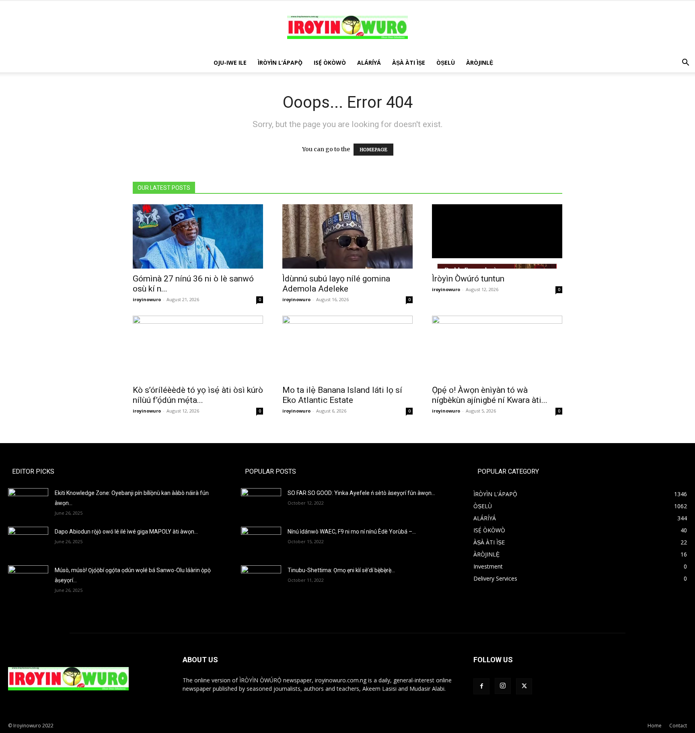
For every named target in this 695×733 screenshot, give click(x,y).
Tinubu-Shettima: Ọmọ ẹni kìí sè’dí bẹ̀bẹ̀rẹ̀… (341, 570)
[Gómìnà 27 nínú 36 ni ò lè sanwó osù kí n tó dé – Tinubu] (198, 236)
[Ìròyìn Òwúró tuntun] (497, 236)
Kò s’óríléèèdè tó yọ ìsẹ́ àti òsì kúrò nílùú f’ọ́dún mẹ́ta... (198, 395)
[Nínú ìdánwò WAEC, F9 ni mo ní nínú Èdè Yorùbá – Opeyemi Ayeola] (261, 541)
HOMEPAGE (373, 149)
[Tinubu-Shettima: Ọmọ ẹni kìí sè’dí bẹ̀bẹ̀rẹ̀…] (261, 576)
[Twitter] (524, 686)
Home (655, 725)
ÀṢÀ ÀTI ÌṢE (408, 62)
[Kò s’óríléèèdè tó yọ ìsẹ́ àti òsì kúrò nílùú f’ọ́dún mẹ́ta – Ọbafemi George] (198, 348)
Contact (678, 725)
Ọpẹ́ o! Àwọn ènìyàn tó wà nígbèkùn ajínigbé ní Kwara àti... (489, 395)
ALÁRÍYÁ (369, 62)
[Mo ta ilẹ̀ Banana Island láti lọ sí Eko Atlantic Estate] (347, 348)
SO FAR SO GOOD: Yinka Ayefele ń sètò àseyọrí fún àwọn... (361, 493)
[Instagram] (503, 686)
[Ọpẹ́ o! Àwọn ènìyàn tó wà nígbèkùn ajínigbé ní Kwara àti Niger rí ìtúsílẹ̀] (497, 348)
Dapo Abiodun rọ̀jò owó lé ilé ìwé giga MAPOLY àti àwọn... (126, 531)
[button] (685, 63)
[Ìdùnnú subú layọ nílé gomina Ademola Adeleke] (347, 236)
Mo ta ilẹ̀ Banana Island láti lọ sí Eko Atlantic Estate (342, 395)
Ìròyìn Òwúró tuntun (468, 278)
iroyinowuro (147, 299)
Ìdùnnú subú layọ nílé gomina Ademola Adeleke (336, 284)
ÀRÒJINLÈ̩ (479, 62)
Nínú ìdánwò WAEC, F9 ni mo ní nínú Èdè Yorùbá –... (352, 531)
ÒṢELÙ (445, 62)
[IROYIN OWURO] (347, 27)
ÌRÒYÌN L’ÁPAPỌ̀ (280, 62)
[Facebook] (481, 686)
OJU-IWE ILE (230, 62)
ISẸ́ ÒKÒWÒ (330, 62)
